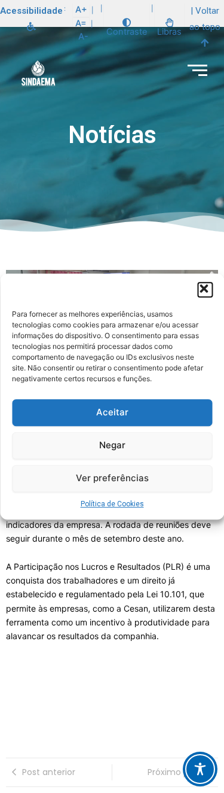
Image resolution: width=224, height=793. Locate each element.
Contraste (126, 31)
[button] (205, 289)
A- (83, 36)
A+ (81, 9)
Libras (169, 31)
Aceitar (112, 412)
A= (81, 23)
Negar (112, 445)
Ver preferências (112, 478)
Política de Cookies (112, 504)
